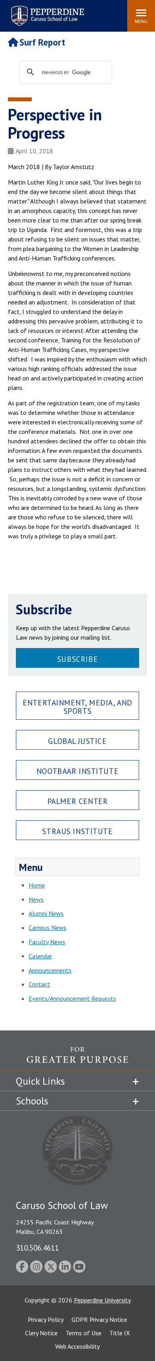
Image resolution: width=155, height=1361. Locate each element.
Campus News (47, 927)
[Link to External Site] (77, 1059)
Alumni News (46, 913)
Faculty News (47, 942)
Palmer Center (77, 801)
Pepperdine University (102, 1300)
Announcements (50, 970)
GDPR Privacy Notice (99, 1319)
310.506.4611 (37, 1248)
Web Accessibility (77, 1346)
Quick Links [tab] (40, 1081)
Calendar (40, 956)
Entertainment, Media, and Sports (77, 707)
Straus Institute (77, 831)
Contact (39, 984)
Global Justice (77, 741)
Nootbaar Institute (77, 771)
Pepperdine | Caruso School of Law (46, 11)
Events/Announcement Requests (72, 998)
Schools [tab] (32, 1101)
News (36, 899)
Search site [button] (13, 12)
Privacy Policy (46, 1319)
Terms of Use (83, 1333)
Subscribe (77, 659)
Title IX (119, 1333)
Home (37, 885)
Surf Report (42, 42)
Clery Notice (41, 1333)
